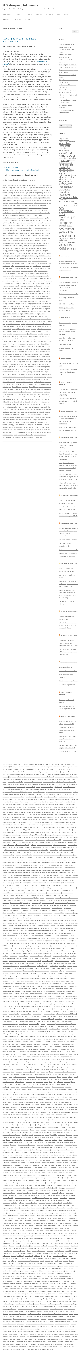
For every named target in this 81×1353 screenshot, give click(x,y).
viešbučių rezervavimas (17, 409)
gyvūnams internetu (43, 925)
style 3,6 (56, 930)
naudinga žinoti (59, 1031)
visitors (5, 1185)
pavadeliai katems (33, 905)
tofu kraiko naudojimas (62, 898)
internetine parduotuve (30, 764)
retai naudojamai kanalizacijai (24, 981)
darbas (33, 1208)
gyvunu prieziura (15, 898)
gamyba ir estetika (68, 1057)
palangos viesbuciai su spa (39, 301)
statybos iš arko (41, 986)
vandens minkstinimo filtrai (68, 243)
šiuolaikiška (55, 1231)
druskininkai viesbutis (35, 213)
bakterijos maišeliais (9, 981)
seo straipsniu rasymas (65, 225)
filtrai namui (58, 787)
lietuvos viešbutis (14, 243)
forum (63, 1243)
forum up (66, 1246)
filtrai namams (59, 777)
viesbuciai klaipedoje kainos (24, 382)
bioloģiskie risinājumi (65, 850)
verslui (45, 1233)
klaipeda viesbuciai (12, 235)
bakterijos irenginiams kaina (60, 943)
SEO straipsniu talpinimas (69, 277)
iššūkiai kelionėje (71, 1001)
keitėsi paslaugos (58, 1067)
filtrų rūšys (13, 767)
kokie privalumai (20, 1034)
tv (56, 1258)
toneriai (36, 951)
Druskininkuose (7, 1205)
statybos (41, 988)
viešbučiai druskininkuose (25, 377)
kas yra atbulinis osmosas (68, 772)
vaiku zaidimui (54, 850)
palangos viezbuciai (38, 304)
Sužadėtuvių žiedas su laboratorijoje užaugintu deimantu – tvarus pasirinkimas (68, 625)
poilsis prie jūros (15, 339)
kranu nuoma (34, 996)
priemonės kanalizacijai (42, 971)
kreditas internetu (51, 865)
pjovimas (71, 1266)
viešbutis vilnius (38, 430)
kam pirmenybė (25, 1006)
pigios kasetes (28, 1140)
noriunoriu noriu (15, 261)
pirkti (45, 1097)
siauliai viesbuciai (28, 354)
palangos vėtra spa (23, 299)
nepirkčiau (48, 1107)
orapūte (69, 968)
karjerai (61, 1210)
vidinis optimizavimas (18, 862)
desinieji (47, 1135)
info (51, 895)
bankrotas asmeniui (28, 1041)
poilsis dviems (7, 331)
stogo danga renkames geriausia (34, 946)
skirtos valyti (40, 1122)
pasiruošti (27, 1125)
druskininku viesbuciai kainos (35, 215)
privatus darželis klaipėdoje (11, 966)
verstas (55, 1102)
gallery (67, 1258)
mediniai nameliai (14, 938)
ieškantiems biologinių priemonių (12, 971)
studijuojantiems (54, 1213)
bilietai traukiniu (68, 1140)
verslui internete (64, 1228)
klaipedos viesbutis (8, 238)
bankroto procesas (42, 1044)
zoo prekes (48, 936)
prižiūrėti (74, 1112)
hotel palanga (14, 223)
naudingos (14, 1112)
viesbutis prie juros (40, 425)
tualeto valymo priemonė (63, 1024)
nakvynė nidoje (7, 246)
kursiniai (15, 1215)
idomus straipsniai (63, 1026)
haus (26, 994)
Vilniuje (55, 1188)
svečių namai (63, 1203)
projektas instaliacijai (65, 1223)
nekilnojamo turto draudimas (54, 1236)
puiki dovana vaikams (32, 825)
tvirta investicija (34, 1031)
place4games (37, 1132)
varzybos (28, 1203)
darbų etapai (32, 1215)
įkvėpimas (48, 1231)
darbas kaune (48, 1067)
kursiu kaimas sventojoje (10, 241)
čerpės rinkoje (14, 1062)
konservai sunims (31, 893)
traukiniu (54, 1140)
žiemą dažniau (32, 1054)
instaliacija (7, 1223)
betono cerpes (61, 991)
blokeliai (39, 994)
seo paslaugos (67, 217)
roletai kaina (62, 204)
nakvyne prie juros (8, 248)
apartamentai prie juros (23, 195)
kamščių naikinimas (31, 1052)
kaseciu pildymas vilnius (47, 951)
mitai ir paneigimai (58, 1009)
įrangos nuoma (49, 988)
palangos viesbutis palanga (23, 304)
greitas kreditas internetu (20, 865)
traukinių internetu (30, 1142)
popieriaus (60, 1266)
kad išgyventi (36, 1165)
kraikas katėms (31, 925)
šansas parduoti (21, 1162)
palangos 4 (25, 283)
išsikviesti (48, 1069)
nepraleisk (42, 1251)
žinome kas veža (14, 1009)
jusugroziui (29, 1135)
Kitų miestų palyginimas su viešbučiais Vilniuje (22, 170)
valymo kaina (55, 1115)
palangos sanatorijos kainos (28, 293)
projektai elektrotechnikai (60, 1218)
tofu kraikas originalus (68, 883)
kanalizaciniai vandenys (31, 976)
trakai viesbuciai (38, 372)
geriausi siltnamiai (57, 908)
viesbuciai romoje (16, 392)
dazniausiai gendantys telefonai (46, 827)
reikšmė (11, 1210)
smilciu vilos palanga (11, 357)
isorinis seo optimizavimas (26, 842)
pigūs (21, 1142)
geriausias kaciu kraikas (28, 827)
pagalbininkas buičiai (10, 1021)
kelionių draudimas (67, 175)
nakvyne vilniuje (20, 248)
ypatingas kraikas (35, 908)
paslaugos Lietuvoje (15, 973)
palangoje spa (47, 281)
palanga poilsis (7, 273)
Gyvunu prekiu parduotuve (69, 495)
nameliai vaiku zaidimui (48, 938)
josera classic (41, 840)
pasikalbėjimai (8, 1251)
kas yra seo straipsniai (69, 840)
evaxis (37, 1130)
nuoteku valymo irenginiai (66, 186)
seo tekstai (66, 229)
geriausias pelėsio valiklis (26, 822)
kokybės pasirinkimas (35, 1016)
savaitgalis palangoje (15, 354)
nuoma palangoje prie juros (17, 263)
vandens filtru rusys (39, 804)
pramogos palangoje (15, 341)
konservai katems (67, 893)
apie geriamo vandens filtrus (51, 772)
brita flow (63, 930)
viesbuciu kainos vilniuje (16, 404)
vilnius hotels (38, 435)
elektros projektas (45, 1190)
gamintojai (16, 1102)
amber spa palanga (28, 190)
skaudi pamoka (16, 1046)
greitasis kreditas (71, 862)
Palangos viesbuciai (36, 299)
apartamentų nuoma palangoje (41, 195)
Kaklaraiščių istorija (65, 344)
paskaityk (75, 1251)
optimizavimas (7, 1231)
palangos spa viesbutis (20, 296)
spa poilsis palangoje (13, 364)
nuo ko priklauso (25, 1009)
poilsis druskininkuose (44, 329)
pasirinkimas (12, 1031)
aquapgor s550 (11, 807)
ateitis (61, 1246)
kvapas (73, 1082)
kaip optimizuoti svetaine (59, 842)
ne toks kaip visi (23, 1024)
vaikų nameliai (32, 933)
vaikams (33, 845)
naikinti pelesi (38, 948)
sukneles (63, 1127)
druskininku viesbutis (9, 218)
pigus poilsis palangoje (20, 316)
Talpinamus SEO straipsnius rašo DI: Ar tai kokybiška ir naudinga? (67, 331)
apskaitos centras (55, 1137)
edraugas (43, 1130)
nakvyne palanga (29, 246)
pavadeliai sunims (45, 905)
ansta (7, 1132)
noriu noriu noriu (39, 258)
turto (49, 1074)
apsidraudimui (47, 1147)
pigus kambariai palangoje (28, 314)
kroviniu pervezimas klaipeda (37, 941)
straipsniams (22, 1175)
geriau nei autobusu (14, 1006)
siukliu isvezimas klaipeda (10, 941)
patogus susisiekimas (69, 1014)
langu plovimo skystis (29, 875)
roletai (36, 1190)
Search (61, 28)
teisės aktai (52, 1077)
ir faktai (9, 1057)
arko (34, 994)
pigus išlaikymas (47, 1046)
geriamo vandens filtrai (9, 799)
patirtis (28, 1034)
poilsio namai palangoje (40, 326)
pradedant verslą (16, 1233)
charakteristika (19, 1104)
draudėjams (45, 1162)
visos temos (73, 1162)
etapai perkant (17, 1057)
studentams (64, 1213)
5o (69, 1130)
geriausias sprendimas (17, 1019)
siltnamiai (20, 860)
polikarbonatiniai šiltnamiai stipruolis (67, 847)
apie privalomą (26, 1092)
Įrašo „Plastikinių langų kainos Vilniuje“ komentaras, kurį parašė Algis (68, 445)
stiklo (66, 1266)
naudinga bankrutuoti (68, 1044)
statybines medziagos (58, 994)
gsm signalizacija (67, 163)
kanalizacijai (51, 1079)
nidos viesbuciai (28, 258)
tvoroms (19, 1031)
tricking (18, 1135)
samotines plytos (37, 991)
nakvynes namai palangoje (34, 248)
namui (39, 1089)
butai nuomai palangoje (41, 203)
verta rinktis (67, 1016)
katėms (42, 898)
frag (74, 1183)
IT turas (8, 1140)
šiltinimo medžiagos (68, 983)
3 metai (51, 1039)
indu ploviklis (47, 956)
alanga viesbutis (33, 188)
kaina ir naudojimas (70, 1054)
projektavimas (7, 1193)
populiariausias (7, 1094)
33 (41, 1256)
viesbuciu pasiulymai (23, 407)
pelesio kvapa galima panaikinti (16, 817)
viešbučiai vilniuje (8, 399)
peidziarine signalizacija (65, 187)
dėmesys (74, 1064)
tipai (53, 1084)
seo (76, 203)
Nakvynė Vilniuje (12, 167)
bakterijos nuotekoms (68, 158)
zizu (28, 1175)
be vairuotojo (16, 1130)
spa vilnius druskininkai (16, 367)
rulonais (24, 1029)
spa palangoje (18, 362)
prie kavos (61, 1251)
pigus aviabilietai (68, 197)
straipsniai (7, 915)
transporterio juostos (9, 1135)
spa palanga (44, 359)
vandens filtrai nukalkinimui (57, 769)
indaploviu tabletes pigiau (47, 1021)
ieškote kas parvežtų (45, 1004)
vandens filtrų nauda (69, 787)
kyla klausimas (19, 1052)
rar (71, 1183)
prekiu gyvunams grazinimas (11, 885)
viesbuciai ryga (27, 392)
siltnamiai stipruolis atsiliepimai (46, 847)
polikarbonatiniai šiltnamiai (10, 910)
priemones (6, 1122)
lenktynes (21, 1203)
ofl (71, 1130)
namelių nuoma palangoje (40, 251)
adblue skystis (28, 852)
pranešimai (37, 1253)
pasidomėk (50, 1251)
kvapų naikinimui (45, 1112)
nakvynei (42, 1188)
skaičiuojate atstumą (9, 1016)
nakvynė (71, 1195)
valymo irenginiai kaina (9, 968)
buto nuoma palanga (38, 205)
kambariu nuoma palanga (39, 228)
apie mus (36, 900)
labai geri (43, 1178)
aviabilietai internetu (65, 145)
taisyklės (59, 1162)
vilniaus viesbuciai (28, 432)
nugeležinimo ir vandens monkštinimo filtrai (59, 792)
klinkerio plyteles (66, 177)
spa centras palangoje (33, 359)
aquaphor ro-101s (61, 804)
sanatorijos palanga (37, 349)
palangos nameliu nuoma (29, 288)
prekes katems (56, 905)
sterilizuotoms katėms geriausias (49, 830)
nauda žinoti (6, 1067)
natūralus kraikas (65, 928)
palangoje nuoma (36, 281)
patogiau (11, 1014)
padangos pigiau (39, 1135)
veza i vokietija (15, 1001)
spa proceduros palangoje (29, 364)
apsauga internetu (14, 1160)
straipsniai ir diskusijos (61, 1152)
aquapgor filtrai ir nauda (56, 802)
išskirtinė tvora (52, 1026)
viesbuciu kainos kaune (32, 402)
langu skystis (6, 1001)
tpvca (4, 1079)
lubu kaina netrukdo (67, 855)
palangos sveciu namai (34, 296)
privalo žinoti (27, 1059)
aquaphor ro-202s (54, 809)
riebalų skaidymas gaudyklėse (29, 1067)
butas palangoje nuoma (23, 205)
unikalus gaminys (14, 1049)
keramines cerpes (8, 983)
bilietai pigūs (40, 1142)
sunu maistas (72, 888)
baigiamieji (25, 1213)
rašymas (23, 1178)
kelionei (20, 1125)
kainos (51, 1072)
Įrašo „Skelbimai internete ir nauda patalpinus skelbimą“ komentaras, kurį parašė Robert (68, 485)
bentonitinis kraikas (20, 895)
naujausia (37, 1246)
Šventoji (15, 1183)
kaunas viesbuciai (23, 230)
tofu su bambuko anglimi (35, 883)
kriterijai (5, 1014)
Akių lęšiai (56, 936)
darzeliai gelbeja (69, 852)
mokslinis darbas (49, 1208)
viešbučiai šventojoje (29, 394)
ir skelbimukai (27, 1168)
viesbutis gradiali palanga (12, 415)
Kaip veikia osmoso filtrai (66, 304)
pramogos (24, 1200)
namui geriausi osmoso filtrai (44, 787)
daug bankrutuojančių (29, 1044)
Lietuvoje (24, 1233)
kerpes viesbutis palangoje (36, 233)
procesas (49, 1009)
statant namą (60, 1059)
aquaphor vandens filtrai (17, 797)
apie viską (54, 1150)
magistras (72, 1213)
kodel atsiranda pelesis (10, 850)
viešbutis (13, 412)
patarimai (5, 973)
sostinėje (57, 1180)
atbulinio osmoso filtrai (27, 772)
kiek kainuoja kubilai (66, 830)
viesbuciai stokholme (16, 394)
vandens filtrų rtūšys (70, 782)
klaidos (41, 1097)
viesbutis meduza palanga (28, 420)
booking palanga (27, 203)
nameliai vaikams (8, 936)
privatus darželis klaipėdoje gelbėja (25, 963)
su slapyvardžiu (7, 1165)
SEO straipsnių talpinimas (20, 5)
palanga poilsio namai (40, 271)
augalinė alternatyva (10, 900)
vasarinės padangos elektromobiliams (33, 835)
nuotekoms (39, 1082)
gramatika (18, 1238)
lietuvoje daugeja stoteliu (67, 832)
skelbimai (39, 1157)
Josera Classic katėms (65, 667)
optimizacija (47, 1228)
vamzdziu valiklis (34, 1024)
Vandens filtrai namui (65, 55)
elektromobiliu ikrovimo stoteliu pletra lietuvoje (45, 832)
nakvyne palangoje (41, 246)
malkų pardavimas (19, 983)
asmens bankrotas (70, 1039)
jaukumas (73, 1107)
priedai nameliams (21, 933)
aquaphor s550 (50, 812)
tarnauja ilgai (65, 1029)
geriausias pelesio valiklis (53, 840)
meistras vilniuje (38, 888)
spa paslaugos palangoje (40, 362)
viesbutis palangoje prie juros (24, 425)
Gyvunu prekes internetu (69, 662)
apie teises (70, 1147)
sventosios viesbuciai (15, 372)
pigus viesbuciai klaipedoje (15, 319)
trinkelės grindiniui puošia (28, 986)
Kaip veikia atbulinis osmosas (68, 540)
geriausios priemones (16, 976)
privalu (17, 1210)
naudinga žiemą (50, 1094)
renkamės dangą (65, 1064)
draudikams (72, 1180)
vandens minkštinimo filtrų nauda (22, 792)
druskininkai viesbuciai (20, 213)
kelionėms (39, 1147)
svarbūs (10, 1178)
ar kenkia (18, 1084)
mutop (70, 1256)
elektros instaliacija (72, 1220)
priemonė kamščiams (23, 1021)
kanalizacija (6, 1087)
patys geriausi (61, 1175)
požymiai (15, 1094)
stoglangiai (60, 1094)
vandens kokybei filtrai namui (33, 782)
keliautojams (33, 1173)
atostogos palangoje (15, 203)
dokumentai (26, 973)
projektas (52, 1220)
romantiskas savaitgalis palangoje (25, 344)
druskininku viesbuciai (18, 215)
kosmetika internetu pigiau (57, 958)
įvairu (69, 1248)
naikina (13, 1087)
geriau (17, 1014)
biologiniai (25, 1089)
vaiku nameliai (72, 938)
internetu (34, 1092)
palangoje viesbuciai (9, 283)
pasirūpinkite (66, 1099)
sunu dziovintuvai (20, 893)
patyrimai (44, 1165)
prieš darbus (14, 1110)
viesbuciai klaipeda (42, 379)
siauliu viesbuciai (39, 354)
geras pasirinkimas (16, 1059)
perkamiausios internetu (58, 925)
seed (65, 1130)
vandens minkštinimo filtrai (36, 789)
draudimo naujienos (53, 1127)
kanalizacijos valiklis (39, 1185)
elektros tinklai (61, 1220)
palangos (18, 283)
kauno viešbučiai (45, 230)
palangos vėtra (11, 299)
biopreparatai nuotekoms (28, 943)
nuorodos (50, 900)
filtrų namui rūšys (60, 784)
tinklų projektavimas (27, 1226)
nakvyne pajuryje (18, 246)
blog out (53, 1253)
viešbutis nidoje (14, 422)
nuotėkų (12, 1180)
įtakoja (74, 1016)
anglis (34, 983)
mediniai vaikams (29, 936)
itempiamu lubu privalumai (52, 855)
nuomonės (61, 1157)
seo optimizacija (73, 206)
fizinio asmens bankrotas (11, 1036)
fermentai (55, 1112)
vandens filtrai (67, 235)
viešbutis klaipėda (39, 417)
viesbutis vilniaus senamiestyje (12, 430)
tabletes (43, 1024)
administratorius (27, 1046)
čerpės (22, 1049)
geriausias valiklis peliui (41, 837)
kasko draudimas (66, 169)
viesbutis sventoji (19, 427)
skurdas (32, 1130)
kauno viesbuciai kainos (10, 233)
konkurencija (56, 1069)
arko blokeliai (42, 1026)
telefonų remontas (72, 817)
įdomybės (49, 1248)
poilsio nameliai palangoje (23, 329)
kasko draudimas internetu (66, 172)
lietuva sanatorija (24, 241)
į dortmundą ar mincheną (61, 1006)
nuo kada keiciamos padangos (29, 878)
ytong (22, 994)
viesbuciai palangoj (40, 384)
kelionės (5, 1077)
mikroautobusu (15, 1074)
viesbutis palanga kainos (39, 422)
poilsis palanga (12, 334)
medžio (6, 1268)
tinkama (73, 1099)
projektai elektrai (31, 1223)
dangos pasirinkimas (47, 1019)
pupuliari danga (54, 1064)
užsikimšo (42, 1049)
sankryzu (34, 1203)
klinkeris (47, 946)
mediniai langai (65, 183)
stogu (72, 1246)
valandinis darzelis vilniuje (18, 890)
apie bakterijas (42, 1079)
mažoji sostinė (39, 1069)
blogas (76, 913)
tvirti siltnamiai (24, 910)
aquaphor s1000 (22, 807)
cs (44, 1243)
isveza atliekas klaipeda (59, 968)
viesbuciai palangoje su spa (24, 389)
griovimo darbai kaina (49, 948)
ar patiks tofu (74, 898)
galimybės (29, 1231)
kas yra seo (7, 820)
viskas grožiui (50, 1170)
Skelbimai (49, 15)
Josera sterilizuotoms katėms (68, 671)
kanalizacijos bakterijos (66, 166)
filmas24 (13, 1132)
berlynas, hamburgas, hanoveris (61, 1004)
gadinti (48, 1115)
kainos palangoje (42, 225)
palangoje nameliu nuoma (22, 281)
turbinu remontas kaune (31, 860)
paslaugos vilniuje (71, 971)
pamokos (31, 1233)
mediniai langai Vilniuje (65, 184)
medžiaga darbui (42, 1215)
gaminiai (61, 1102)
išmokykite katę (7, 888)
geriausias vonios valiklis (23, 832)
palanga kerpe (7, 271)
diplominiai (45, 1213)
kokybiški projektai (34, 1218)
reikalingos (58, 1178)
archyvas (61, 1258)
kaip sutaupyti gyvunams (61, 895)
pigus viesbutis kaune (31, 321)
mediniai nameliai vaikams (42, 968)
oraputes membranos (36, 956)
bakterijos (71, 1079)
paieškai (65, 1160)
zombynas (66, 1183)
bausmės (57, 1089)
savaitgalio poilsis (33, 351)
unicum (29, 1243)
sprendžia (14, 1117)
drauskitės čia (12, 1168)
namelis (23, 938)
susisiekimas (6, 1072)
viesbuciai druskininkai (10, 377)
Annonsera (6, 19)
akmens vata (47, 994)
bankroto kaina (68, 1041)
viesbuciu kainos (19, 402)
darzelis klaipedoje (47, 961)
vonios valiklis (51, 1024)
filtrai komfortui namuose (32, 777)
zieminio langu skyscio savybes (39, 850)
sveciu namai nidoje (30, 367)
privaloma (55, 1210)
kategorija (58, 1183)
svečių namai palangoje (10, 369)
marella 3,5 (43, 930)
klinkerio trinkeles (66, 181)
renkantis (55, 1107)
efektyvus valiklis (18, 946)
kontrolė (63, 1089)
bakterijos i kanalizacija (64, 149)
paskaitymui (46, 1253)
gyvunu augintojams (27, 898)
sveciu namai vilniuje (24, 369)
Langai (66, 15)
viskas (51, 1243)
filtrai (61, 162)
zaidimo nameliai (62, 948)
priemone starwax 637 (44, 943)
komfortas (58, 1099)
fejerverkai (29, 915)
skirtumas (56, 1200)
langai (70, 1097)
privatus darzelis (38, 855)
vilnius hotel (29, 435)
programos (34, 973)
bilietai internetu (14, 1142)
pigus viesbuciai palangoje (32, 319)
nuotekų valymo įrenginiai (26, 1120)
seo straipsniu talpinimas (10, 822)
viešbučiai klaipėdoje (9, 382)
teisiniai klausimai (52, 1173)
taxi (47, 1072)
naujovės (63, 1248)
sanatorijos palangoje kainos (18, 351)
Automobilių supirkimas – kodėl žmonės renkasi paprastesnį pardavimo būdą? (68, 643)
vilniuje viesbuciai (19, 435)
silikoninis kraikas (8, 895)
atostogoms (13, 1125)
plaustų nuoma (26, 1266)
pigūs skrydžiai (7, 1243)
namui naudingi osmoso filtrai (11, 774)
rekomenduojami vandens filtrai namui (28, 784)
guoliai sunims (68, 890)
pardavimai (41, 1099)
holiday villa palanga (42, 220)
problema (28, 1079)
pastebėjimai (25, 1246)
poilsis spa (41, 339)
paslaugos (35, 1009)
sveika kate (72, 860)
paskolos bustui (45, 885)
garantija (74, 1231)
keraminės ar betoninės (39, 1059)
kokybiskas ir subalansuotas (19, 905)
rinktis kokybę (27, 1057)
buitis (27, 845)
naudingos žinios (38, 1168)
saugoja (64, 1122)
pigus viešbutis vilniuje (13, 324)
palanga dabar (9, 268)
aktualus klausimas (43, 1052)
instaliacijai (24, 1218)
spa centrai (21, 357)
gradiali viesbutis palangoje (16, 220)
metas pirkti (68, 1094)
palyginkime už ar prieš (71, 1019)
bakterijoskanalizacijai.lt (34, 961)
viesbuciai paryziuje (40, 389)
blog (60, 160)
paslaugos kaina (7, 1188)
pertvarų (65, 1261)
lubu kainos (67, 857)
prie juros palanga (27, 341)
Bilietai (18, 15)
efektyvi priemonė (52, 1049)
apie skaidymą (58, 1054)
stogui (31, 1102)
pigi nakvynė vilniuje (24, 309)
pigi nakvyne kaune (29, 306)
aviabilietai (72, 141)
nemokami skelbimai (24, 1261)
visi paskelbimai (63, 1173)
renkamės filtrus (21, 913)
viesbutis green (25, 415)
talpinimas (24, 1074)
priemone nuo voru (32, 817)
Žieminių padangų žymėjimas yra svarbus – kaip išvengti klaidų (68, 372)
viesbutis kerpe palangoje (25, 417)
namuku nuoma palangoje (42, 253)
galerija (47, 1258)
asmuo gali (18, 1041)
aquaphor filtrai (30, 797)
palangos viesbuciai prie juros (21, 301)
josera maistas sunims (44, 890)
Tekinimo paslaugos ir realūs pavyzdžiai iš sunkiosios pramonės (67, 738)
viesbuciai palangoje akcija (20, 387)
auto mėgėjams (48, 1145)
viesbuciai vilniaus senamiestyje (42, 397)
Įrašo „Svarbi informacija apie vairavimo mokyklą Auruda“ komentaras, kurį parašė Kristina (68, 476)
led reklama (65, 910)
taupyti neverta (44, 1064)
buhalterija (65, 1142)
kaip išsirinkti (35, 1104)
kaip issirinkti (67, 908)
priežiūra (33, 1099)
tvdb (25, 1188)
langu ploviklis (41, 875)
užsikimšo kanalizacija (38, 1057)
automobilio (31, 1077)
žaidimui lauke (42, 933)
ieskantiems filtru (39, 915)
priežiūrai (47, 1087)
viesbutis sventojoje (32, 427)
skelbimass (61, 1135)
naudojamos (6, 1117)
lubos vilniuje (12, 860)
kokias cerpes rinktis (67, 981)
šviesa (75, 1094)
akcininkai (54, 1135)
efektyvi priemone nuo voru (57, 837)
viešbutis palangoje (9, 425)
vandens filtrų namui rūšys (15, 782)
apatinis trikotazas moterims (17, 961)
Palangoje (43, 278)
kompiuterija (25, 1170)
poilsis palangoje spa (20, 336)
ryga (8, 1074)
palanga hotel (19, 268)
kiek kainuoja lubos (56, 857)
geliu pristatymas (16, 958)
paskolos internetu (47, 862)
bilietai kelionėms (23, 1145)
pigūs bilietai (68, 1145)
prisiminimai (10, 1213)
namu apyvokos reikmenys (17, 845)
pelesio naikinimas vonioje (59, 946)
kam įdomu (29, 1155)
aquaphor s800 (50, 804)
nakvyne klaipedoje (42, 243)
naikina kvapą (64, 1052)
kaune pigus (13, 1069)
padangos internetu (61, 870)
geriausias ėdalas (59, 913)
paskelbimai (61, 1147)
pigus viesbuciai (32, 316)
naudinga (21, 1099)
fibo (31, 994)
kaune (41, 1067)
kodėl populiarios (47, 1006)
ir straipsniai (21, 1155)
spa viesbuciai (41, 364)
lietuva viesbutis (35, 241)
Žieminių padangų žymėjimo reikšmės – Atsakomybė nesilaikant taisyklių (68, 651)
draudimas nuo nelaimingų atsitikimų (21, 1236)
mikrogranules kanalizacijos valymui (13, 978)
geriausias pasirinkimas (32, 1019)
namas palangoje (25, 251)
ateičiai (11, 1238)
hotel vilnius (35, 223)
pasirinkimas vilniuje (8, 855)
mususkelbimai (26, 1132)
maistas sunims (7, 923)
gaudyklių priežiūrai (54, 1029)
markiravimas (36, 1266)
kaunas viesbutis (34, 230)
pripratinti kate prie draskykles (36, 867)
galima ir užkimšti (64, 1049)
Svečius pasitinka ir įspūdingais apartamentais (19, 40)
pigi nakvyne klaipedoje (43, 306)
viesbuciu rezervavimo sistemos (35, 409)
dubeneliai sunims (8, 893)
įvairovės (42, 1248)
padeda (64, 1079)
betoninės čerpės (45, 1034)
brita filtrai (46, 928)
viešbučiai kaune (15, 379)
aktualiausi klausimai (17, 1011)
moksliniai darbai (38, 1238)
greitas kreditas (7, 865)
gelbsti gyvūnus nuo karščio (50, 923)
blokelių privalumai (8, 1034)
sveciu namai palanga (43, 367)
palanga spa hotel (29, 276)
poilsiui (24, 1190)
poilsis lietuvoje (17, 331)
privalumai (68, 1102)
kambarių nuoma (57, 1190)
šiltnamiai (55, 920)
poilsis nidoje (26, 331)
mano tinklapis (17, 1243)
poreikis (76, 1236)
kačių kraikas (22, 925)
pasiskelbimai (14, 1157)
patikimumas (13, 956)
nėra (75, 1175)
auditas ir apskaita (67, 1137)
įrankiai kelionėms (39, 1170)
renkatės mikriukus (21, 1016)
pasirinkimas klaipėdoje (56, 963)
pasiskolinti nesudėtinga (33, 862)
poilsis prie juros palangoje (29, 339)
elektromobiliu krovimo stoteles (30, 885)
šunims (36, 898)
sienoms (25, 1241)
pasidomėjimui (73, 1253)
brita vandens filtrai (34, 920)
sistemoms (6, 1120)
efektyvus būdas (56, 1011)
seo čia (20, 1168)
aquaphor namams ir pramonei (68, 799)
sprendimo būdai (7, 1089)
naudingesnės (58, 1117)
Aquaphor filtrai (64, 57)
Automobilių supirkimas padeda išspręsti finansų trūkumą (66, 730)
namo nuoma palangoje (10, 253)
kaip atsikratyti (27, 1084)
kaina (23, 1064)
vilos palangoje (28, 437)
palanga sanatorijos (42, 273)
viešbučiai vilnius (8, 402)
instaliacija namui (46, 1218)
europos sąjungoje (8, 1041)
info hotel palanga (18, 225)
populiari (69, 1104)
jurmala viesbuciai (30, 225)
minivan (12, 1137)
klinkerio (27, 1104)
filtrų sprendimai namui (53, 779)
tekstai (33, 1150)
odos (77, 1266)
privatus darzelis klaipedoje (25, 968)
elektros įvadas (67, 1226)
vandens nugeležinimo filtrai (67, 248)
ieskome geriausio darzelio (24, 855)
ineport (49, 1132)
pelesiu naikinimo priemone (24, 948)
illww (23, 1135)
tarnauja (61, 1112)
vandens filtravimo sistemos (67, 239)
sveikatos (72, 1074)
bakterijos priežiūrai (54, 981)
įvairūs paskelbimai (64, 1150)
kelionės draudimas (58, 1074)
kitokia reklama (66, 1168)
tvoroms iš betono (19, 1026)
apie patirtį (46, 1155)
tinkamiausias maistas (34, 913)
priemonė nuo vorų (60, 817)
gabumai (48, 1210)
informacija (6, 1011)
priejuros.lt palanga (9, 344)
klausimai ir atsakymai (63, 1092)
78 (44, 1256)
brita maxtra (14, 930)
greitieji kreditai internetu (36, 865)
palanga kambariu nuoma (42, 268)
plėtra (76, 1208)
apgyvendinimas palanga (14, 200)
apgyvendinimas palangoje (31, 200)
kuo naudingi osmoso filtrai (57, 774)
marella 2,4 (35, 930)
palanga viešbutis (34, 278)
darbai (4, 1215)
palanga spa (6, 276)
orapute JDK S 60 (23, 956)
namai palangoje (14, 251)
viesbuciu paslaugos (37, 407)
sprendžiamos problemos (35, 1087)
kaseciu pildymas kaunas (63, 951)
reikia (74, 1115)
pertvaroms (46, 1241)
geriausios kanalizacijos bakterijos (13, 852)
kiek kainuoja (42, 973)
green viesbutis (30, 220)
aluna (21, 930)
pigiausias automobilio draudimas (31, 1001)
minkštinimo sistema (20, 769)
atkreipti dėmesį (36, 1006)
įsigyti (48, 1104)
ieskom (19, 1132)
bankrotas (44, 1036)
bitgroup (6, 1137)
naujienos (43, 900)
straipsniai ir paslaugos (33, 1162)
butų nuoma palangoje (21, 208)
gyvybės (64, 1077)
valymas (73, 1117)
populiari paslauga (48, 1001)
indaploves (74, 999)
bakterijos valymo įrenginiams (46, 999)
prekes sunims (66, 905)
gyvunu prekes (7, 862)
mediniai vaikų (59, 933)
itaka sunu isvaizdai (16, 903)
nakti (76, 1246)
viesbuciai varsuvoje (9, 397)
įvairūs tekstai (12, 1155)
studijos (18, 1213)
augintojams (69, 913)
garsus (44, 1132)
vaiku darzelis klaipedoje (62, 961)
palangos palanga (8, 291)
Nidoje (30, 1195)
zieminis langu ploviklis (15, 875)
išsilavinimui (23, 1215)
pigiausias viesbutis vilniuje (38, 311)
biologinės (13, 1122)
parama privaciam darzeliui (55, 852)
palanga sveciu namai (9, 278)
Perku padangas (66, 256)
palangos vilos (9, 306)
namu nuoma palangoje (25, 253)
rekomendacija (56, 1122)
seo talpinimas (59, 1145)
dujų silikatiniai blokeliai (54, 983)
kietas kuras (42, 996)
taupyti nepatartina (53, 1062)
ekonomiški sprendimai (49, 1016)
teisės (17, 1152)
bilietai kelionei (23, 1157)
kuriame (59, 1016)
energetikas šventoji (23, 218)
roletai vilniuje (70, 204)
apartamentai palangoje (35, 193)
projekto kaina (44, 1220)
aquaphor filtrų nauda (30, 802)
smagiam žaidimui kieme (47, 825)
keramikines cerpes (49, 991)
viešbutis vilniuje (27, 430)
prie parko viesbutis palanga (42, 341)
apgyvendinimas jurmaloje (11, 198)
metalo (44, 1266)
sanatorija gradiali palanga (26, 346)
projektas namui (18, 1220)
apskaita (72, 1142)
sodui (25, 920)
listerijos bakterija (23, 850)
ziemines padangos (65, 875)
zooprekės (16, 928)
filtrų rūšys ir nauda (33, 769)
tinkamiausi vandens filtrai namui (13, 779)
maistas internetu (47, 913)
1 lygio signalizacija (64, 138)
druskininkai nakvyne (40, 210)
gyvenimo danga (25, 1062)
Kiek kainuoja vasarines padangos (58, 880)
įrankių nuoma (24, 996)
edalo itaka (6, 903)
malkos (29, 983)
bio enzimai (12, 999)
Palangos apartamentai (36, 283)
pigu (29, 1193)
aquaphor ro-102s (66, 809)
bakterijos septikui (28, 971)
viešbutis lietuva (15, 420)
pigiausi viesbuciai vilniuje (21, 311)
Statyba (28, 19)
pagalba (26, 1039)
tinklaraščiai (46, 1180)
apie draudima (44, 1152)
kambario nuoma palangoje (21, 228)
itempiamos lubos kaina (27, 857)
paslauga (25, 1097)
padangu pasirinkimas (71, 878)
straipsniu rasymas (64, 234)
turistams (18, 1190)
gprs (29, 1188)
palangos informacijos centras (20, 286)
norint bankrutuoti (55, 1044)
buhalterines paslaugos (57, 971)
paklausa (5, 1198)
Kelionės (39, 15)
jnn (22, 1188)
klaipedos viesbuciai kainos (40, 235)
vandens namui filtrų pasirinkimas (53, 782)
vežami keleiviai (13, 1004)
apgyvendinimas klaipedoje (28, 198)
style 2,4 (50, 930)
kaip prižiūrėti (67, 996)
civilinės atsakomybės (20, 1077)
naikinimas (43, 1110)
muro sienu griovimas (60, 953)
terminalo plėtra (25, 1208)
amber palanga (17, 190)
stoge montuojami (25, 1094)
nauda (46, 1082)
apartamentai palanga (21, 193)
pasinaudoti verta (17, 1044)
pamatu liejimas (60, 988)
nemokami (51, 1178)
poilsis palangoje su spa (35, 336)
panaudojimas (49, 1261)
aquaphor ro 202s (35, 814)
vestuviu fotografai (46, 953)
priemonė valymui (15, 1029)
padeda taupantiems (18, 1079)
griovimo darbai (26, 991)
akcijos (30, 1074)
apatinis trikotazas (28, 958)
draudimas (72, 160)
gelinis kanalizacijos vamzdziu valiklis (36, 978)
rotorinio (11, 1248)
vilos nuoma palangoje (16, 437)
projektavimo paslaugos (32, 1220)
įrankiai (22, 1231)
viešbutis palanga (25, 422)
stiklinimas (52, 1142)
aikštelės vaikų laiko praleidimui (65, 825)
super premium (62, 888)
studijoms (41, 1210)
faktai (76, 1034)
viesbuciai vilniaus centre (23, 397)
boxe (23, 1243)
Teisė (58, 15)
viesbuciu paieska (11, 407)
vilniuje (33, 1072)
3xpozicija (69, 1135)
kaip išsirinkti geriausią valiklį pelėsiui (13, 825)
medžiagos (42, 1102)
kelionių (70, 1077)
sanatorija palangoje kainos (21, 349)
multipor (16, 994)
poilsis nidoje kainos (37, 331)
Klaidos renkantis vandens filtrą (68, 294)
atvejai (19, 1097)
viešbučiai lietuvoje (40, 382)
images (52, 1258)
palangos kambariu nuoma (38, 286)
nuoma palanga (37, 261)
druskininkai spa (8, 213)
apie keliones (24, 1152)
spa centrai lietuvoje (32, 357)
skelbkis (36, 1160)
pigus (71, 1069)
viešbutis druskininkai (34, 412)
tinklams (19, 1193)
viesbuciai (48, 374)
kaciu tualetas (42, 893)
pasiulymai (46, 1150)
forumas (13, 1256)
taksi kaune (74, 1067)
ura (58, 1253)
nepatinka (69, 1084)
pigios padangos (14, 872)
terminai (5, 1097)
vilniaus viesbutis (8, 435)
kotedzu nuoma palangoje (23, 238)
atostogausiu (30, 1137)
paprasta (43, 1127)
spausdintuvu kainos (34, 953)
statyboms (32, 1241)
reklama (5, 1246)
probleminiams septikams (67, 978)
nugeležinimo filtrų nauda (52, 789)
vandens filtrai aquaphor (66, 797)
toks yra (67, 1067)
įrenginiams (6, 1112)
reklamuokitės (27, 1165)
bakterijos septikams (41, 981)
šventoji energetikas (37, 369)
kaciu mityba (70, 885)
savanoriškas (29, 1127)
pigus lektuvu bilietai (64, 199)
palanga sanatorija (29, 273)
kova (66, 1110)
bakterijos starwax (30, 999)
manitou (22, 1137)
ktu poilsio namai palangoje (40, 238)
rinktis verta (34, 1049)
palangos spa (42, 293)
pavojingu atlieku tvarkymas (61, 956)
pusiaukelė (68, 1210)
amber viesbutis (40, 190)
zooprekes (11, 1185)
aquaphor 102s (23, 814)
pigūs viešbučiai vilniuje (16, 321)
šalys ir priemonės (26, 1160)
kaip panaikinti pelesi (9, 948)
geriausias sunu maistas (20, 923)
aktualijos (23, 1253)
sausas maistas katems (54, 893)
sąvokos (73, 1092)
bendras (40, 1258)
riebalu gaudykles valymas (45, 1054)
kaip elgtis (33, 1039)
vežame (5, 1004)
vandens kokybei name (9, 784)
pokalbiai (65, 1162)
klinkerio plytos (65, 179)
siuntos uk (35, 1188)
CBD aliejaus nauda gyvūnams (68, 681)
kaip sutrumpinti (59, 1001)
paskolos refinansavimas (64, 865)
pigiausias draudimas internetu (65, 192)
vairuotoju (42, 1203)
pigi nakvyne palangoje (10, 309)
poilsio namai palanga (25, 326)
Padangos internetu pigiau (69, 635)
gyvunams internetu (47, 903)
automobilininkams (9, 1162)
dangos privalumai (57, 1034)
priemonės (44, 1029)
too (3, 1132)
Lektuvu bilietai (66, 358)
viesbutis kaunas (36, 415)
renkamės (67, 1082)
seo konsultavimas (64, 206)
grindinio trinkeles (8, 994)
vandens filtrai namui (47, 777)
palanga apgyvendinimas (33, 266)
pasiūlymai (6, 1195)
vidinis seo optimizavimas (42, 842)
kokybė (42, 1084)
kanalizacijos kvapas (26, 918)
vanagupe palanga (12, 374)
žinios (65, 1253)
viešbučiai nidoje (16, 384)
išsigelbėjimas (59, 1039)
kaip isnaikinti (72, 946)
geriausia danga (68, 1034)
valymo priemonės (31, 1026)
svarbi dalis (12, 1097)
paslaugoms (42, 1173)
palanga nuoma (28, 271)
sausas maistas (12, 925)
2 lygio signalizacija (64, 140)
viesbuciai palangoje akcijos (37, 387)
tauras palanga (27, 372)
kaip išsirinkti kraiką (26, 928)
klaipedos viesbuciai (25, 235)
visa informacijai (64, 1165)
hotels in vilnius (7, 225)
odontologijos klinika (50, 888)
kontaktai (29, 900)
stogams (60, 1238)
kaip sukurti (6, 1019)
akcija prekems (45, 908)
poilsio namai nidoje (11, 326)
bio (34, 1082)
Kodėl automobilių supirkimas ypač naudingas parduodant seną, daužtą (68, 392)
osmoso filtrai (58, 767)
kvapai (63, 1084)
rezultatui (16, 1178)
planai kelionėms (49, 1168)
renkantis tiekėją (37, 1014)
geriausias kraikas (71, 925)
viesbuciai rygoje (38, 392)
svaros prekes (59, 1072)
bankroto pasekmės (54, 1036)
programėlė (26, 1072)
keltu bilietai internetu (71, 1233)
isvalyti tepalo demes (16, 870)
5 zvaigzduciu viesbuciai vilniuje (17, 188)
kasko (10, 1077)
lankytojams (6, 1256)
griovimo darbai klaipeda (64, 941)
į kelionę (52, 1162)
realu (75, 1243)
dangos (28, 1049)
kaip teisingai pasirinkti (31, 1011)
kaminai (39, 1263)
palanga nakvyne (17, 271)
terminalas (39, 1208)
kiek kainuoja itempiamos (42, 857)
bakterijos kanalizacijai (67, 154)
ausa (17, 1137)
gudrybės (55, 1203)
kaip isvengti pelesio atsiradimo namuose (63, 822)
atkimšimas (10, 1052)
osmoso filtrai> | (36, 767)
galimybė (34, 1094)
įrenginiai (48, 1084)
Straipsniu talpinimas (68, 716)
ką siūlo (20, 1069)
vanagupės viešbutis (25, 374)
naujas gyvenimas (42, 1039)
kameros (70, 1089)
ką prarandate (70, 1009)
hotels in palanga (44, 223)
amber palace (42, 188)
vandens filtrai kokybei (71, 777)
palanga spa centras (17, 276)
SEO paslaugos (65, 318)
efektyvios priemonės (58, 1087)
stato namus (70, 988)
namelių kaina (68, 933)
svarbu (28, 1115)
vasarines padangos (53, 875)
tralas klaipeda (51, 941)
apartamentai (70, 1188)
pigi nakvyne (19, 306)
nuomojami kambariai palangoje (37, 263)
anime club (16, 1251)
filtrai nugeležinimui (23, 767)
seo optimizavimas (66, 211)
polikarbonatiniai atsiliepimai (38, 910)
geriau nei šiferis (64, 1046)
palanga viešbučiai (22, 278)
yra (54, 1175)
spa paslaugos (27, 362)
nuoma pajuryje (26, 261)
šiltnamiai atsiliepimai (54, 910)
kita (47, 1243)
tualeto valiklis (22, 953)
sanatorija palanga (40, 346)
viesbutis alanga (21, 412)
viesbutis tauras (44, 427)
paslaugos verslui (65, 1231)
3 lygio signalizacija (64, 141)
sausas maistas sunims (42, 895)
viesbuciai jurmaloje (40, 377)
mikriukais (59, 1014)
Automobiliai (7, 15)
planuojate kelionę (25, 1014)
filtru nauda (57, 915)
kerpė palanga (22, 233)
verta (30, 1097)
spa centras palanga (20, 359)
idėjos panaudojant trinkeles (11, 986)
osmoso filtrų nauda (47, 767)
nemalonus (11, 1084)
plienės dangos (68, 1238)
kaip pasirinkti (55, 1052)
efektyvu (20, 1117)
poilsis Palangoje (33, 334)
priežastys (50, 1089)
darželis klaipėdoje (42, 963)
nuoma (59, 1142)
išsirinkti (27, 1099)
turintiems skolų (66, 1036)
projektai (17, 1218)
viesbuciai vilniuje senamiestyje (39, 399)
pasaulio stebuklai (17, 1140)
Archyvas (17, 19)
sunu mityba (26, 903)
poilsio (22, 324)
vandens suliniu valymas (46, 976)
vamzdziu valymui (53, 978)
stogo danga (66, 231)
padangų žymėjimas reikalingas (12, 835)
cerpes (65, 160)
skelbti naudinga (18, 1039)
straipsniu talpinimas (25, 1183)
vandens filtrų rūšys (72, 784)
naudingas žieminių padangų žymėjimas (58, 835)
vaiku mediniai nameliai (33, 938)
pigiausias (5, 1069)
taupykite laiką (7, 1046)
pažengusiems (25, 1210)
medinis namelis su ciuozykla (54, 867)
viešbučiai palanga (27, 384)
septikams (14, 953)
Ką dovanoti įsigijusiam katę (67, 685)
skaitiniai (68, 1251)
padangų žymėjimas (44, 764)
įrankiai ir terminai (44, 1011)
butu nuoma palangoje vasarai (38, 208)
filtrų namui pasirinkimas (16, 777)
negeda (76, 1135)
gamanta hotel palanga (37, 218)
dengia (36, 1102)
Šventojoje (11, 1190)
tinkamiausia (15, 1067)
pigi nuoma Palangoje (37, 309)
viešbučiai (49, 1188)
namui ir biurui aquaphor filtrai (37, 807)
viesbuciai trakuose (43, 394)
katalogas (39, 1150)
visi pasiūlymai (17, 1165)
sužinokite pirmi (53, 1165)
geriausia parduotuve (60, 903)
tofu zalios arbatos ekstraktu (52, 883)
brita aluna (27, 930)
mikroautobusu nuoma (28, 243)
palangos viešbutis (8, 304)
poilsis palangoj (23, 334)
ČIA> (38, 175)
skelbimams (6, 1152)
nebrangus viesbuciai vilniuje (29, 256)
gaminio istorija (58, 1019)
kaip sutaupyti (36, 903)
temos (38, 1213)
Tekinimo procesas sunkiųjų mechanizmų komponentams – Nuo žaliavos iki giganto (68, 583)
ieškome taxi (64, 1069)
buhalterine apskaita (40, 852)
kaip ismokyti (24, 908)
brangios (37, 1127)
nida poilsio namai (45, 256)
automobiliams (34, 1152)
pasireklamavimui (56, 1155)
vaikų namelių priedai (27, 951)
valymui (42, 1115)
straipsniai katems (61, 860)
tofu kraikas (30, 895)
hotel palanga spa (25, 223)
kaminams (24, 1263)
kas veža (21, 1004)
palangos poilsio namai (21, 291)
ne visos (42, 1117)
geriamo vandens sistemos (32, 794)
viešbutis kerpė (12, 417)
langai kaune (24, 1130)
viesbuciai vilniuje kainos (21, 399)
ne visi (70, 1115)
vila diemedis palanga (16, 432)
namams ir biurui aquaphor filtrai (57, 807)
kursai (13, 1152)
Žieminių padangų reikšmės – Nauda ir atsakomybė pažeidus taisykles (68, 401)
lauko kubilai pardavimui (46, 817)
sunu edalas (6, 890)
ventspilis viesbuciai (38, 374)
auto (4, 1074)
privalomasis (42, 1092)
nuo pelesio (62, 966)
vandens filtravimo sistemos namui (34, 779)
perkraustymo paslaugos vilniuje (22, 888)
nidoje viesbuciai (17, 258)
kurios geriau (51, 1059)
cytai (75, 1130)
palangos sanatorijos (12, 293)
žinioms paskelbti (49, 1160)
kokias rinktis (35, 1021)
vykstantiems (51, 1092)
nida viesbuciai (7, 258)
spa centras (9, 359)
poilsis (34, 329)
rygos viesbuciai (42, 344)
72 (47, 1256)
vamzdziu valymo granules (62, 976)
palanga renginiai (17, 273)
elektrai (11, 1218)
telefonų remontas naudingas (11, 827)
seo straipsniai (66, 221)
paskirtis (25, 1031)
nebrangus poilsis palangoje (11, 256)
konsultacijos (59, 1170)
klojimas (43, 1104)
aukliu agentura (72, 966)
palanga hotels (28, 268)
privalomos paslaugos (13, 1092)
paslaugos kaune (29, 1069)
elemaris (70, 930)
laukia (70, 1236)
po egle (25, 1107)
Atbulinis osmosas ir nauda (67, 751)
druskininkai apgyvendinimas (23, 210)
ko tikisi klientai (41, 983)
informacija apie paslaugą (55, 986)
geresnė (55, 1198)
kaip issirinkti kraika (34, 923)
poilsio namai (29, 324)
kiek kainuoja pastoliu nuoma (22, 988)
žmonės (52, 1125)
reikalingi (31, 1180)
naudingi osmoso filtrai (41, 774)
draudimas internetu (70, 1072)
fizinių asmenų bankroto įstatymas (30, 1036)
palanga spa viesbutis (42, 276)
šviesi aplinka (13, 1099)
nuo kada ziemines (30, 847)
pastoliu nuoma (14, 996)
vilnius (43, 1072)
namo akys (41, 1094)
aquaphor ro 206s (46, 814)
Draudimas (28, 15)
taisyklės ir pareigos (31, 1004)
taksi (12, 1072)
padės (33, 1125)
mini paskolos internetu (58, 885)
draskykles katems (8, 867)
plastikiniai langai (66, 201)
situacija (58, 1079)
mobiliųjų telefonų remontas (29, 830)
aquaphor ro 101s (12, 814)
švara (50, 1082)
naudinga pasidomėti (32, 1064)
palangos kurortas (15, 288)
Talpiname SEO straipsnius (69, 611)
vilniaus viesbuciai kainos (43, 432)
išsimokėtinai (50, 1183)
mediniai (50, 933)
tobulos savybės (15, 1064)
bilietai (60, 1140)
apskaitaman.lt (52, 973)
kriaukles (70, 842)
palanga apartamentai (18, 266)
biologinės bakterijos (13, 918)
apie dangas (55, 1104)
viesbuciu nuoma (30, 404)
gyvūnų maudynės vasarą (66, 923)
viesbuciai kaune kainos (28, 379)
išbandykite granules (34, 1029)
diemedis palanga (8, 210)
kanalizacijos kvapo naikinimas (11, 991)
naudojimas (72, 1110)
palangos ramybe (34, 291)
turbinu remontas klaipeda (47, 860)
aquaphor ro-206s (19, 812)
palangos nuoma (43, 288)
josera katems (32, 890)
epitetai (64, 1011)
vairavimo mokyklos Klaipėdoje (60, 1205)
